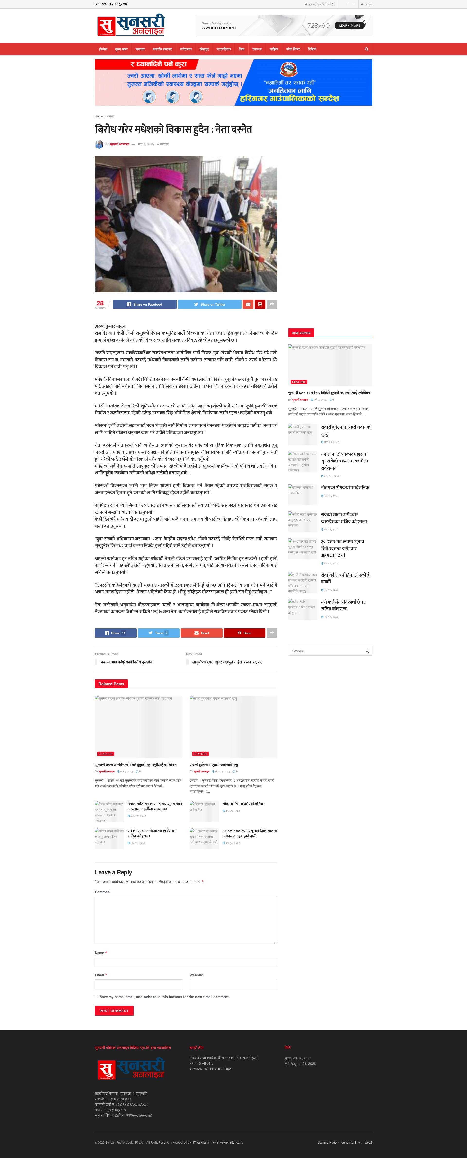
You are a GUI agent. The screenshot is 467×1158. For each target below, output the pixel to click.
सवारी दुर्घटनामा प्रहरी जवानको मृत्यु (214, 764)
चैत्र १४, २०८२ (138, 816)
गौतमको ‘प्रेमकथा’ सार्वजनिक (243, 804)
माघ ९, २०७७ (146, 144)
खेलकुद (204, 48)
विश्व (241, 48)
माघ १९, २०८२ (137, 843)
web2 (368, 1142)
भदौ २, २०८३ (126, 771)
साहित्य (274, 48)
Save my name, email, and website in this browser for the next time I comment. (165, 996)
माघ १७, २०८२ (330, 617)
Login (368, 4)
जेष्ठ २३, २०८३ (222, 771)
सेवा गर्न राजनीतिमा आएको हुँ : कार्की (346, 578)
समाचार (140, 48)
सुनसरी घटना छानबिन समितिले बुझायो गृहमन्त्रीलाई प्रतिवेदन (136, 764)
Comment (103, 891)
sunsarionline (350, 1142)
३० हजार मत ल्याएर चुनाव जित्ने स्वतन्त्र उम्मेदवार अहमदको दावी (250, 834)
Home (99, 116)
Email (101, 974)
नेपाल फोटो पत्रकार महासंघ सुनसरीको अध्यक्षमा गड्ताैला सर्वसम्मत (155, 807)
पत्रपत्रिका (224, 48)
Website (196, 974)
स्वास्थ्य (257, 48)
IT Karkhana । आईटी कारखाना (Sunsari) (217, 1142)
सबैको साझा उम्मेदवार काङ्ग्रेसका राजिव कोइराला (152, 834)
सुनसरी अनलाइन (119, 144)
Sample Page (327, 1142)
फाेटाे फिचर (293, 48)
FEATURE (106, 754)
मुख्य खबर (121, 48)
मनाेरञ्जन (186, 48)
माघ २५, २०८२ (232, 810)
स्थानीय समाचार (162, 48)
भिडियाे (312, 48)
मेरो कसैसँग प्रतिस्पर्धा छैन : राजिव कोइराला (343, 605)
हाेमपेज (103, 48)
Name (101, 952)
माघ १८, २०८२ (232, 843)
